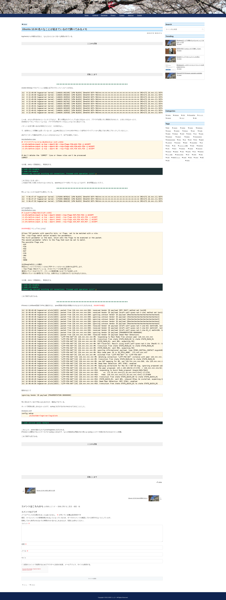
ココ (54, 130)
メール (24, 551)
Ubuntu (25, 24)
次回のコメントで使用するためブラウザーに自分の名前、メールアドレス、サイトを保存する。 (57, 564)
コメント (25, 523)
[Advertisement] (92, 58)
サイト (23, 558)
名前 (24, 544)
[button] (202, 29)
